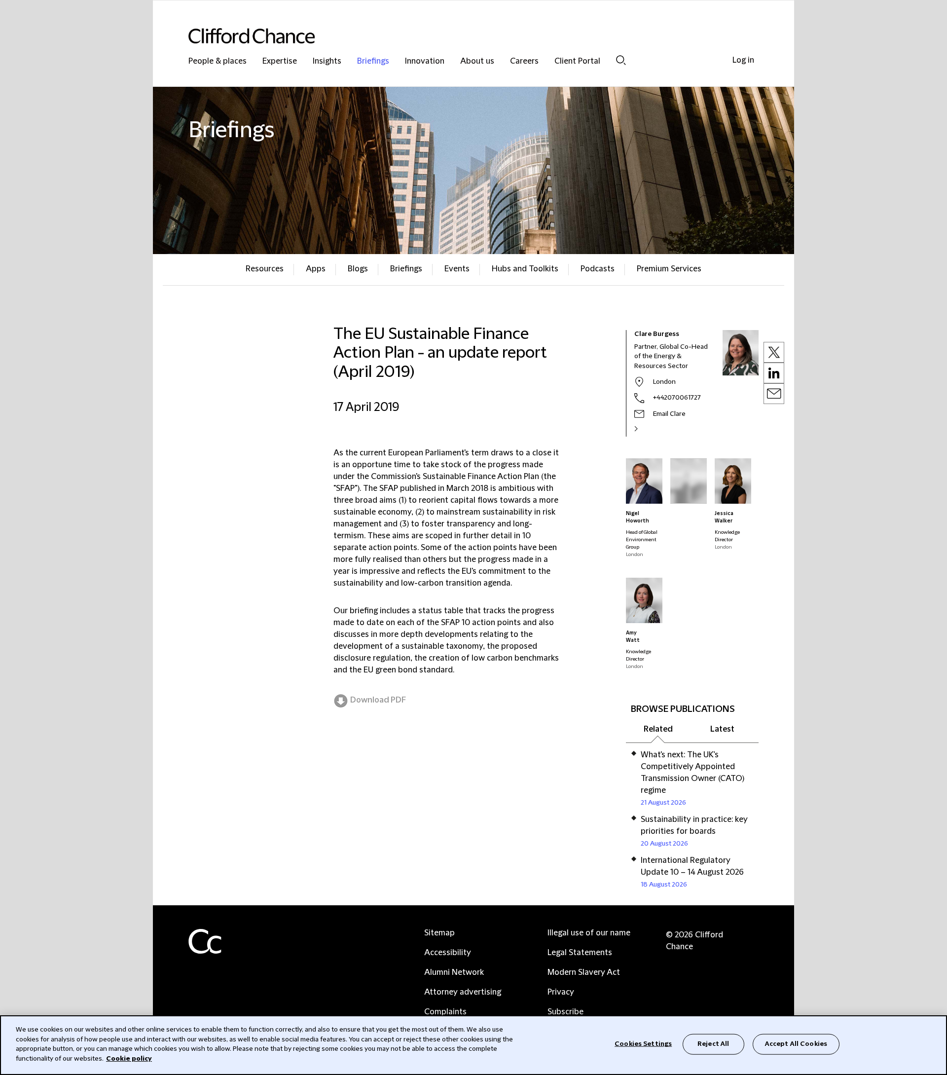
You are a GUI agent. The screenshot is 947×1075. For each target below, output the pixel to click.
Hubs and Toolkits (525, 268)
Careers (524, 61)
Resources (265, 268)
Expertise (279, 61)
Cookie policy (129, 1058)
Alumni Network (454, 972)
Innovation (424, 61)
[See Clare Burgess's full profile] (646, 429)
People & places (217, 61)
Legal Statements (579, 952)
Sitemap (439, 932)
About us (477, 61)
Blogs (358, 268)
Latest (722, 729)
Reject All (713, 1044)
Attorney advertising (462, 992)
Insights (327, 61)
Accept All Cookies (796, 1044)
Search (621, 60)
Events (457, 268)
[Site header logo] (454, 35)
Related (658, 729)
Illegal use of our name (588, 932)
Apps (316, 268)
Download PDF (378, 700)
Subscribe (565, 1011)
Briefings (373, 61)
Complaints (445, 1011)
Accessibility (447, 952)
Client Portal (577, 61)
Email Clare (669, 414)
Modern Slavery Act (583, 972)
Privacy (560, 992)
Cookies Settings (643, 1044)
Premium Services (669, 268)
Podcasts (598, 268)
